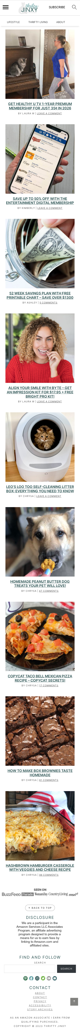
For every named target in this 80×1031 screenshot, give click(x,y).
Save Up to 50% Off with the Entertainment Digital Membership (40, 201)
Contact (40, 997)
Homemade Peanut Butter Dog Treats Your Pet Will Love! (40, 583)
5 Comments (48, 302)
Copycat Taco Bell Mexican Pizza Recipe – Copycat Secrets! (40, 678)
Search (40, 962)
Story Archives (40, 1009)
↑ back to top (40, 907)
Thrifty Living (38, 22)
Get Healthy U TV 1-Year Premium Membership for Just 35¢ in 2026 (40, 106)
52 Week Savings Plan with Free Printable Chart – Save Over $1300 (40, 295)
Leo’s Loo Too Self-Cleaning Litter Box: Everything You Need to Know (40, 489)
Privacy (40, 1001)
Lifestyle (13, 22)
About (60, 22)
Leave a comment (49, 113)
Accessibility (40, 1005)
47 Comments (49, 590)
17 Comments (48, 685)
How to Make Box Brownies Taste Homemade (40, 773)
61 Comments (48, 780)
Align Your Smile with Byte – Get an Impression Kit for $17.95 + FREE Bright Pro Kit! (40, 392)
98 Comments (49, 874)
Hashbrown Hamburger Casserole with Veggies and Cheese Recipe (40, 867)
